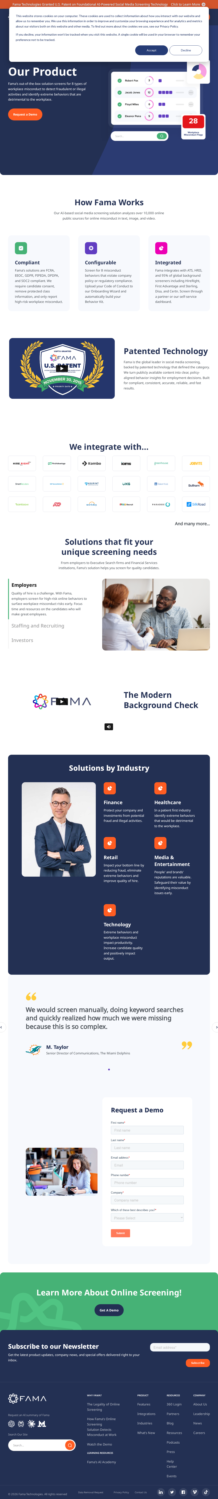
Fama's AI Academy (101, 1462)
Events (171, 1476)
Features (143, 1404)
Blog (170, 1423)
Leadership (201, 1414)
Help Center (172, 1464)
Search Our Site (17, 1434)
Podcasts (173, 1442)
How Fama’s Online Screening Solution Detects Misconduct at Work (101, 1427)
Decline (186, 50)
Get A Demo (109, 1310)
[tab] (51, 599)
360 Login (174, 1404)
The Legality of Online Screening (103, 1407)
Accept (151, 50)
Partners (173, 1414)
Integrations (146, 1414)
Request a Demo (25, 114)
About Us (200, 1404)
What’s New (146, 1433)
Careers (199, 1433)
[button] (109, 1069)
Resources (174, 1433)
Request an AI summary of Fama (28, 1415)
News (197, 1423)
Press (171, 1452)
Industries (144, 1423)
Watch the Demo (99, 1444)
